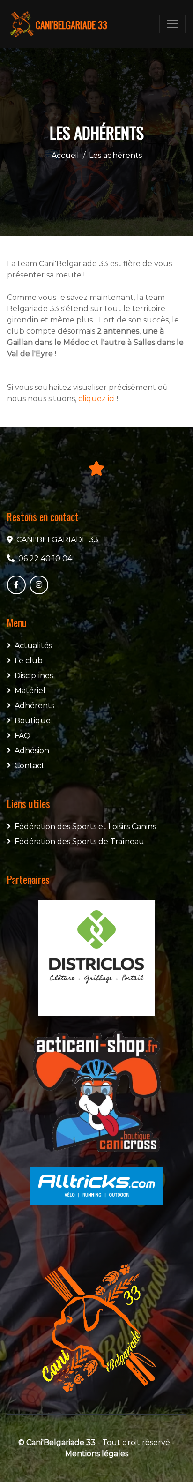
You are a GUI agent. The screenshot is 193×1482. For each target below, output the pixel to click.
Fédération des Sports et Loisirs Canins (85, 826)
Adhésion (32, 750)
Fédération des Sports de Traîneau (79, 841)
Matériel (30, 690)
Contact (30, 765)
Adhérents (34, 705)
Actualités (33, 645)
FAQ (22, 735)
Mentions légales (96, 1453)
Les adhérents (115, 155)
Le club (29, 660)
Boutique (33, 720)
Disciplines (34, 675)
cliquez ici (96, 398)
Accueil (65, 155)
